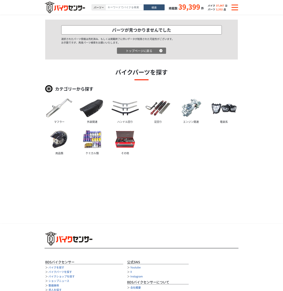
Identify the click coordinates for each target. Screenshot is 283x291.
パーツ (98, 7)
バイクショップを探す (61, 276)
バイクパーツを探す (60, 272)
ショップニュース (58, 281)
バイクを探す (56, 267)
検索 (154, 7)
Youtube (135, 267)
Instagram (136, 276)
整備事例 (53, 285)
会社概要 (135, 287)
